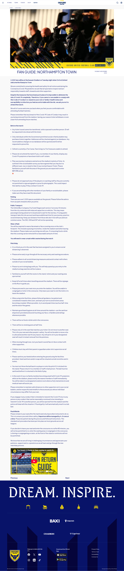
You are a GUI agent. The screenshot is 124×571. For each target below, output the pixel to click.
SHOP (29, 2)
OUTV (35, 3)
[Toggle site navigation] (3, 2)
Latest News (18, 7)
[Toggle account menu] (121, 2)
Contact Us (95, 557)
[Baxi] (54, 521)
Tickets (23, 2)
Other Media (114, 568)
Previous (14, 478)
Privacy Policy (95, 549)
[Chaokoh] (49, 534)
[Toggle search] (117, 2)
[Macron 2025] (69, 521)
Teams (16, 2)
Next (67, 478)
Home (11, 7)
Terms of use (95, 551)
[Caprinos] (75, 534)
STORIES (9, 2)
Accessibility (95, 554)
